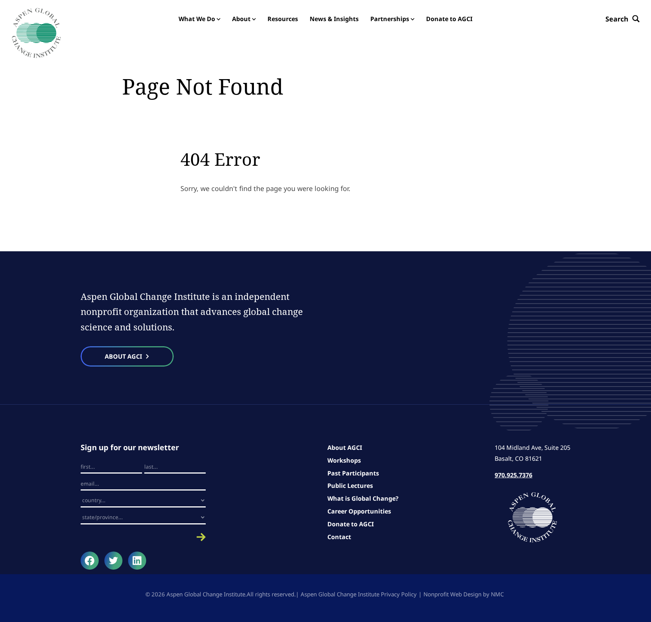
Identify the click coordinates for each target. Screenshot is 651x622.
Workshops (344, 460)
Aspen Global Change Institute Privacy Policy (359, 594)
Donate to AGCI (350, 524)
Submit (143, 537)
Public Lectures (350, 485)
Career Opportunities (359, 511)
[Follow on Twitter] (113, 561)
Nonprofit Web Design (452, 594)
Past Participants (353, 473)
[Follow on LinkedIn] (137, 561)
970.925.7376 (513, 475)
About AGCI (344, 447)
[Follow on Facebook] (90, 561)
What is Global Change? (363, 498)
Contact (339, 537)
